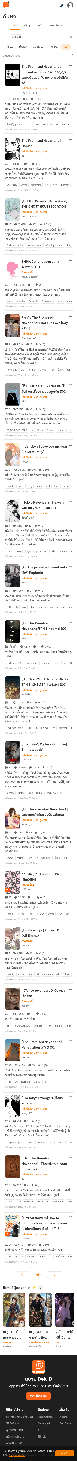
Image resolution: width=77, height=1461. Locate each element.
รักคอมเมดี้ (27, 272)
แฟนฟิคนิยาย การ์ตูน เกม (34, 88)
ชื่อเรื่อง (23, 47)
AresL (24, 1179)
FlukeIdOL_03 (29, 338)
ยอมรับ (64, 1453)
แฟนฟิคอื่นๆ (28, 885)
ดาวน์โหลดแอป (38, 1396)
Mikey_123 (27, 1113)
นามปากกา (38, 47)
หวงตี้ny (7, 1346)
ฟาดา (58, 1346)
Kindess (26, 582)
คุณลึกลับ (26, 694)
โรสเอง (25, 462)
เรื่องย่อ (54, 47)
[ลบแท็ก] (20, 37)
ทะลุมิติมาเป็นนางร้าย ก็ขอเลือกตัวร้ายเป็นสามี (38, 1335)
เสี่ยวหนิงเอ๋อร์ (35, 1346)
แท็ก (66, 47)
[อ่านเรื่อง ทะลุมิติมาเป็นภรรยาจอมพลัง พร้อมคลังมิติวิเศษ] (14, 1310)
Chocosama (27, 759)
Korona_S (27, 824)
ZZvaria (25, 945)
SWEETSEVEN (29, 216)
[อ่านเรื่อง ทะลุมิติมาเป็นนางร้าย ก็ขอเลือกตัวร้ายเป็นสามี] (40, 1310)
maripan (26, 1057)
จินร (24, 156)
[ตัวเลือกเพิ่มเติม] (70, 66)
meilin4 (25, 1006)
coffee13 (26, 889)
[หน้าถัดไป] (54, 1274)
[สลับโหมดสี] (61, 5)
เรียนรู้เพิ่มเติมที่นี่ (17, 1455)
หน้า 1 (38, 1274)
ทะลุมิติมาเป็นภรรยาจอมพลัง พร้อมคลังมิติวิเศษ (12, 1335)
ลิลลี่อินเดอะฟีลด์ (30, 277)
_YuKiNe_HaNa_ (30, 93)
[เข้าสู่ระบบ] (70, 5)
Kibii (24, 401)
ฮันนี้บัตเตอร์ (28, 518)
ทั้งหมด (9, 47)
